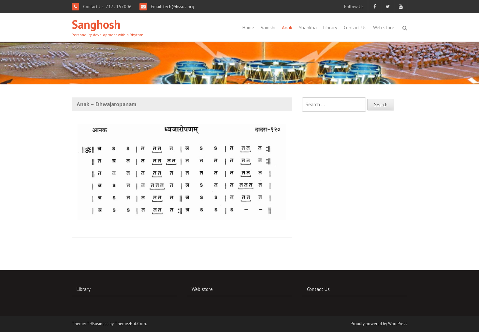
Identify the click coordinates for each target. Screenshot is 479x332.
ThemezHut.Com (130, 323)
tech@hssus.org (178, 6)
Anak (287, 27)
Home (248, 27)
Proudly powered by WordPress (379, 323)
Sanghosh (96, 24)
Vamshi (268, 27)
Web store (383, 27)
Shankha (308, 27)
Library (330, 27)
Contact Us (355, 27)
